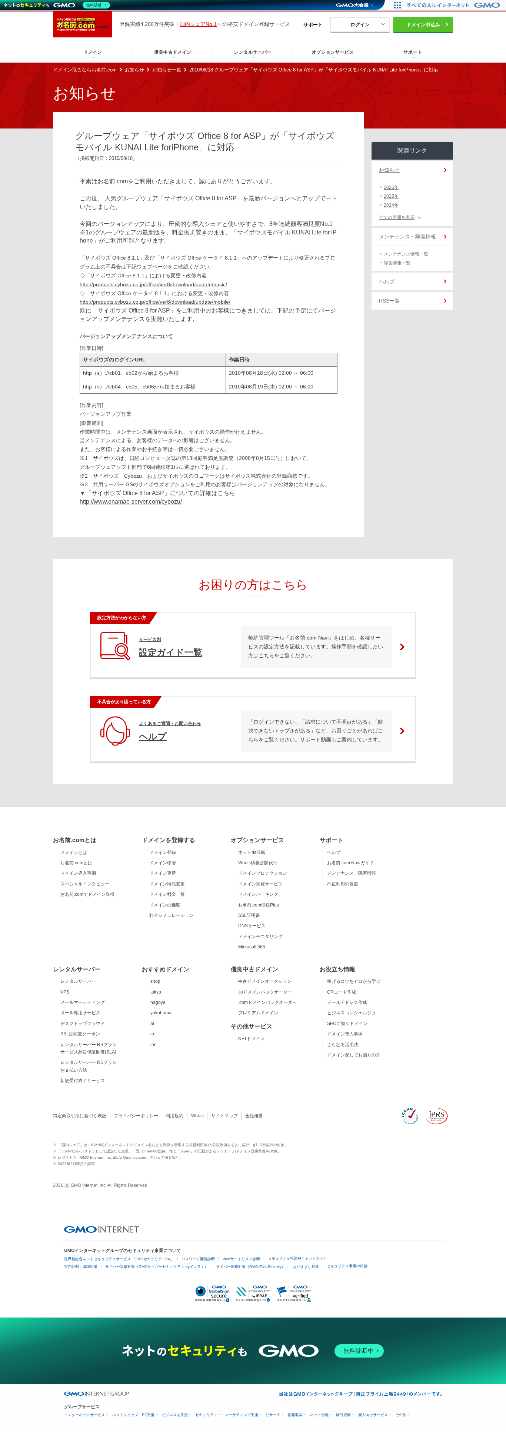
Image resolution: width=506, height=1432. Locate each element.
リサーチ (273, 1415)
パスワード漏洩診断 (198, 1259)
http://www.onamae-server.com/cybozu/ (131, 501)
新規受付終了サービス (82, 1080)
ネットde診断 (252, 852)
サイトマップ (224, 1115)
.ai (151, 1023)
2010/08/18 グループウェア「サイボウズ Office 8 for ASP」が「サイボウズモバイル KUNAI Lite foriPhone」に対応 (313, 70)
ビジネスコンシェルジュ (351, 1012)
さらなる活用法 (342, 1044)
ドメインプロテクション (262, 873)
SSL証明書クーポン (80, 1034)
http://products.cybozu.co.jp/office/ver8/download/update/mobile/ (155, 302)
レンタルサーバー (78, 981)
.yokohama (160, 1012)
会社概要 (254, 1115)
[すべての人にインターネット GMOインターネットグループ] (454, 5)
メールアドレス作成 (347, 1002)
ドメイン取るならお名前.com (85, 70)
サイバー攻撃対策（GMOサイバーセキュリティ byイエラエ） (156, 1267)
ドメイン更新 (162, 873)
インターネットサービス (84, 1415)
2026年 (391, 187)
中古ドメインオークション (265, 981)
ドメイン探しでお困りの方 (353, 1055)
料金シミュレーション (171, 915)
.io (151, 1034)
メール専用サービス (80, 1012)
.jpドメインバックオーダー (265, 992)
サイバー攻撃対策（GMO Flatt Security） (250, 1267)
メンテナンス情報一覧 (406, 254)
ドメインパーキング (258, 894)
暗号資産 (343, 1415)
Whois (197, 1115)
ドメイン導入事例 (78, 873)
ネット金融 (319, 1415)
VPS (64, 992)
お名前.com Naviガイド (350, 862)
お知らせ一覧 (166, 70)
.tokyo (155, 992)
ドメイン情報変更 (167, 884)
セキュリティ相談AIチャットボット (297, 1258)
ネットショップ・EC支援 (133, 1415)
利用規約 (174, 1115)
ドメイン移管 (162, 862)
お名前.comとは (76, 862)
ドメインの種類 (164, 905)
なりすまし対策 (306, 1267)
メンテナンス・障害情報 (407, 237)
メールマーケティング (82, 1002)
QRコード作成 (341, 992)
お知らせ (134, 70)
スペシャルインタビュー (84, 884)
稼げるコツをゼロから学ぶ (353, 981)
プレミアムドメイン (258, 1012)
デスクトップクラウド (82, 1023)
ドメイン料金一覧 (167, 894)
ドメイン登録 (162, 852)
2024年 (391, 205)
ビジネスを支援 (175, 1415)
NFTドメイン (251, 1038)
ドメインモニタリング (260, 936)
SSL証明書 (249, 915)
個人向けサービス (373, 1415)
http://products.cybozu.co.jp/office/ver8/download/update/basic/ (153, 284)
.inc (152, 1044)
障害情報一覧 (397, 263)
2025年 (391, 196)
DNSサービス (252, 925)
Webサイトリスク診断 (241, 1259)
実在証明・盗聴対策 (80, 1267)
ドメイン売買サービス (260, 884)
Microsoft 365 (251, 946)
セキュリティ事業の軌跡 (347, 1266)
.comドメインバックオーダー (267, 1002)
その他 (400, 1415)
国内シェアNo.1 (198, 24)
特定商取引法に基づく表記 (79, 1115)
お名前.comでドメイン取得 (87, 894)
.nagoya (157, 1002)
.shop (154, 981)
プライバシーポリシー (136, 1115)
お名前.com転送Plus (258, 905)
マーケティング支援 (241, 1415)
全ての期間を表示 (397, 217)
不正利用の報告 (342, 884)
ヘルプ (387, 281)
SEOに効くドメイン (347, 1023)
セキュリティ (206, 1415)
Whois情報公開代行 (257, 862)
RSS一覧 (389, 301)
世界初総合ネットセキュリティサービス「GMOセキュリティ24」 (119, 1259)
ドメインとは (73, 852)
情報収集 (295, 1415)
